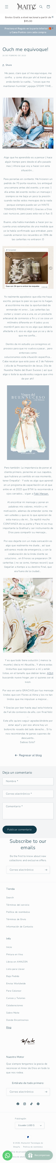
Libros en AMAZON (17, 961)
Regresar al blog (30, 755)
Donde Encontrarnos (17, 1020)
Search (10, 897)
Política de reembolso (18, 912)
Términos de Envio (16, 919)
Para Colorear (13, 990)
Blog (8, 1027)
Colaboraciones (14, 1005)
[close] (52, 17)
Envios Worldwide (16, 983)
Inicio (9, 947)
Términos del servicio (17, 904)
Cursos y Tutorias (15, 998)
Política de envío (17, 1157)
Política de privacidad (18, 1152)
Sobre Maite (12, 1012)
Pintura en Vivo (14, 954)
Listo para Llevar (15, 969)
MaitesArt (25, 1143)
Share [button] (9, 65)
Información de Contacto (19, 926)
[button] (6, 6)
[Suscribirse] (46, 870)
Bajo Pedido (12, 976)
